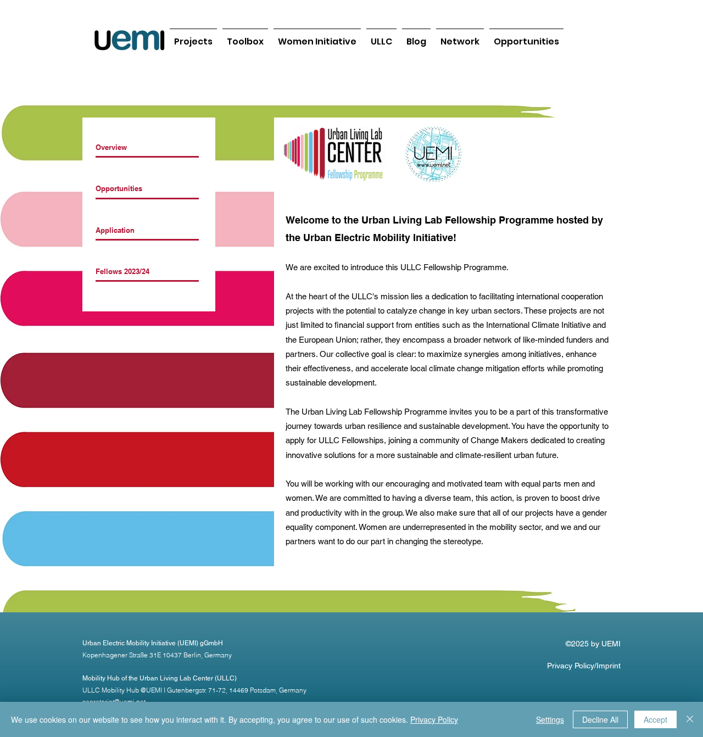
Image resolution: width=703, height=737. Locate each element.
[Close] (689, 719)
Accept (655, 719)
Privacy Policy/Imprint (584, 665)
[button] (460, 37)
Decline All (600, 719)
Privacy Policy (434, 719)
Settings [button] (550, 719)
